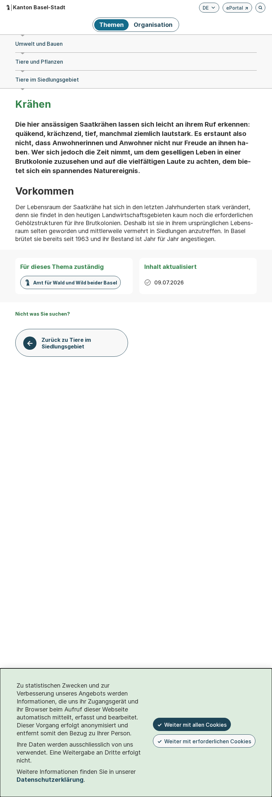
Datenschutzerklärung (50, 779)
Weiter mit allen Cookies (195, 724)
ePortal (237, 9)
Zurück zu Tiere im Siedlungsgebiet (66, 343)
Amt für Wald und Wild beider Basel (75, 282)
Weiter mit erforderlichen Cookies (207, 741)
